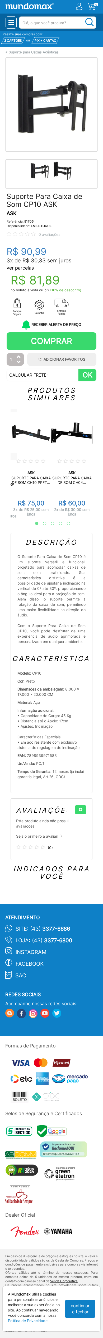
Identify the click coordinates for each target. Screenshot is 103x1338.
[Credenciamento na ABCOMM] (22, 1156)
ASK (11, 213)
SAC (20, 975)
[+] (80, 809)
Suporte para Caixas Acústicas (34, 52)
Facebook (30, 964)
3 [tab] (50, 523)
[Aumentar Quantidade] (18, 357)
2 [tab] (42, 523)
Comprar (51, 341)
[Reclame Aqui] (64, 1151)
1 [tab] (34, 523)
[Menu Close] (11, 22)
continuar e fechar (80, 1308)
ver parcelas (20, 268)
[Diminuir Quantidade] (18, 362)
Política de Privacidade (28, 1320)
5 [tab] (65, 523)
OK (87, 375)
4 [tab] (57, 523)
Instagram (31, 952)
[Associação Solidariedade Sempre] (20, 1196)
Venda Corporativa (64, 1281)
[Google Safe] (53, 1132)
